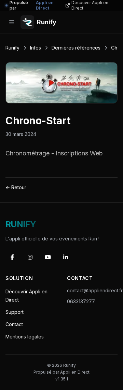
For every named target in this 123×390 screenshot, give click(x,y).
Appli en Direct (75, 372)
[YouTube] (48, 257)
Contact (14, 324)
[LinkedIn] (65, 257)
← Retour (15, 187)
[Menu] (11, 22)
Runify (12, 48)
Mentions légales (24, 336)
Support (14, 312)
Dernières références (76, 48)
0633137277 (81, 301)
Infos (35, 48)
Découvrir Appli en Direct (89, 5)
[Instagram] (30, 257)
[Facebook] (12, 257)
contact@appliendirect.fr (95, 290)
